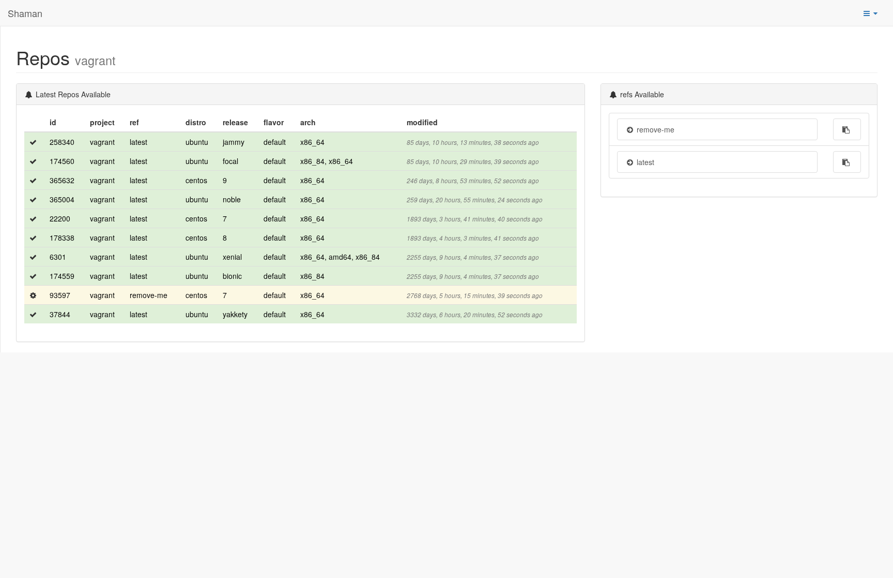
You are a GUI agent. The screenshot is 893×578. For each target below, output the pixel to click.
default (275, 142)
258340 (62, 142)
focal (230, 161)
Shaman (25, 13)
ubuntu (197, 142)
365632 (62, 180)
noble (232, 199)
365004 (62, 199)
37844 (60, 314)
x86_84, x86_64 (326, 161)
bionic (232, 276)
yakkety (235, 314)
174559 (62, 276)
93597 (60, 295)
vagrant (102, 142)
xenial (232, 256)
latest (138, 142)
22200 (60, 218)
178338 (62, 237)
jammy (233, 142)
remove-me (148, 295)
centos (196, 180)
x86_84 (312, 276)
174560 (62, 161)
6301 (58, 256)
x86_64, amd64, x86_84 (340, 256)
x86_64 (312, 142)
